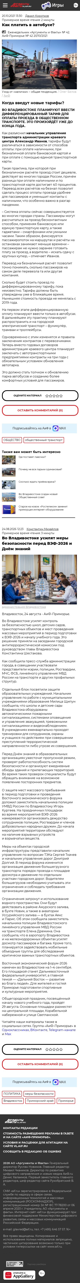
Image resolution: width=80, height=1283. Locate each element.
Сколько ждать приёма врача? (37, 481)
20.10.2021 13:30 (12, 16)
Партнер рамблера (36, 1264)
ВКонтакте (38, 1030)
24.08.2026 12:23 (12, 529)
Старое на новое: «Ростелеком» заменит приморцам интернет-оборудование (43, 508)
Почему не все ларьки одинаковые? (40, 469)
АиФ (7, 95)
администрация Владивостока (24, 607)
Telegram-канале (62, 1030)
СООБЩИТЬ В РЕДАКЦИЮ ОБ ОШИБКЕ (32, 1151)
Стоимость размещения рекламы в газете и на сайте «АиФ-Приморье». (38, 1135)
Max (8, 1034)
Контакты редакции (20, 1128)
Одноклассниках (15, 1030)
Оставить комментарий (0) (40, 410)
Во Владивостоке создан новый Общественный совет (38, 496)
